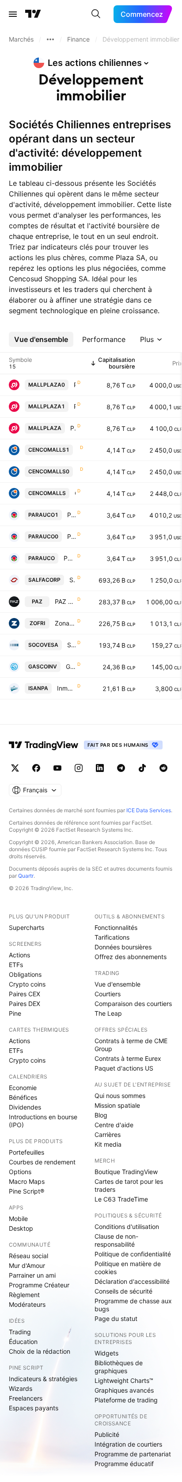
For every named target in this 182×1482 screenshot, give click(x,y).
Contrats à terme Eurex (128, 1058)
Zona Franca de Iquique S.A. (65, 623)
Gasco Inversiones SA (71, 666)
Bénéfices (23, 1097)
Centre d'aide (114, 1125)
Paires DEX (24, 1003)
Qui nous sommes (120, 1095)
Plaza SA (75, 384)
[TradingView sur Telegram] (121, 768)
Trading (20, 1332)
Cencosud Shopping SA (75, 493)
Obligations (25, 974)
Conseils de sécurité (123, 1291)
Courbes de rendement (42, 1162)
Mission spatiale (117, 1105)
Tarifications (112, 937)
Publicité (107, 1434)
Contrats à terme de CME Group (131, 1044)
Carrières (108, 1134)
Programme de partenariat (133, 1454)
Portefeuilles (26, 1152)
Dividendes (25, 1107)
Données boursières (123, 947)
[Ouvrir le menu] (13, 14)
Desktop (21, 1228)
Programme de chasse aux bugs (133, 1305)
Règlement (24, 1294)
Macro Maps (27, 1181)
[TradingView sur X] (15, 768)
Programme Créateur (39, 1285)
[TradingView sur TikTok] (142, 768)
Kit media (108, 1144)
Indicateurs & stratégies (43, 1378)
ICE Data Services (148, 810)
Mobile (18, 1218)
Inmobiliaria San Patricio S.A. (66, 688)
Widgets (106, 1353)
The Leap (108, 1013)
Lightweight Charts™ (124, 1380)
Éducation (23, 1341)
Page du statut (116, 1318)
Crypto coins (27, 984)
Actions (19, 955)
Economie (23, 1087)
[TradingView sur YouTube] (57, 768)
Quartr (26, 875)
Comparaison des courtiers (133, 1003)
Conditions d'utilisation (127, 1226)
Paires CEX (24, 994)
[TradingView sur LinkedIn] (100, 768)
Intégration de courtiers (128, 1444)
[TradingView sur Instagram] (78, 768)
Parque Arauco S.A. (71, 514)
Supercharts (26, 927)
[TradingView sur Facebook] (36, 768)
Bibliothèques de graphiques (119, 1366)
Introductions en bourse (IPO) (43, 1121)
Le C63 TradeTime (121, 1199)
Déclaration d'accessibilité (132, 1281)
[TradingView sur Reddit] (163, 768)
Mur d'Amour (27, 1265)
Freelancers (25, 1398)
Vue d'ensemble (117, 984)
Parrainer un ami (32, 1275)
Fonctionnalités (116, 927)
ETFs (16, 964)
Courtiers (108, 994)
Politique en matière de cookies (128, 1267)
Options (20, 1171)
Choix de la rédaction (39, 1351)
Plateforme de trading (126, 1400)
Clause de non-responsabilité (116, 1240)
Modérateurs (27, 1304)
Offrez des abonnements (131, 956)
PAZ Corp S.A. (65, 601)
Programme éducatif (124, 1463)
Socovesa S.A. (71, 645)
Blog (101, 1115)
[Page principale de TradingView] (33, 14)
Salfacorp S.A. (72, 580)
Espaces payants (33, 1408)
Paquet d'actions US (124, 1068)
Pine (15, 1013)
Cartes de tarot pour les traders (129, 1185)
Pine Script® (26, 1191)
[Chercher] (96, 14)
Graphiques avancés (124, 1390)
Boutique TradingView (126, 1171)
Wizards (20, 1388)
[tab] (41, 339)
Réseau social (28, 1255)
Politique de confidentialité (133, 1254)
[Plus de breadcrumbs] (50, 39)
